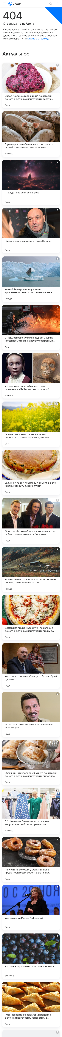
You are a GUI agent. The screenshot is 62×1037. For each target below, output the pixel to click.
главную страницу (38, 38)
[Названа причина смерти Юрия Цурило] (31, 230)
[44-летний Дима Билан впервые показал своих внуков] (31, 714)
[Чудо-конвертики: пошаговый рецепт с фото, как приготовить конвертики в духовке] (31, 1004)
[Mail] (10, 3)
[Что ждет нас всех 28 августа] (31, 182)
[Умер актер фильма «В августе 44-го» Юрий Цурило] (31, 666)
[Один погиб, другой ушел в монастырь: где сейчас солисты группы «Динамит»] (31, 521)
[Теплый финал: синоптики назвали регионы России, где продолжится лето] (31, 569)
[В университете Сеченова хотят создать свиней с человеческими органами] (31, 134)
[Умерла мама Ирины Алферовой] (31, 907)
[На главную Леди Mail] (16, 3)
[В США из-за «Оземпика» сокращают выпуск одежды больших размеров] (31, 811)
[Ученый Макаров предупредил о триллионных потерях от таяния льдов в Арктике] (31, 279)
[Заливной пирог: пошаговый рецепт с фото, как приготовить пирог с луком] (31, 472)
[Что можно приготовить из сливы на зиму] (31, 956)
